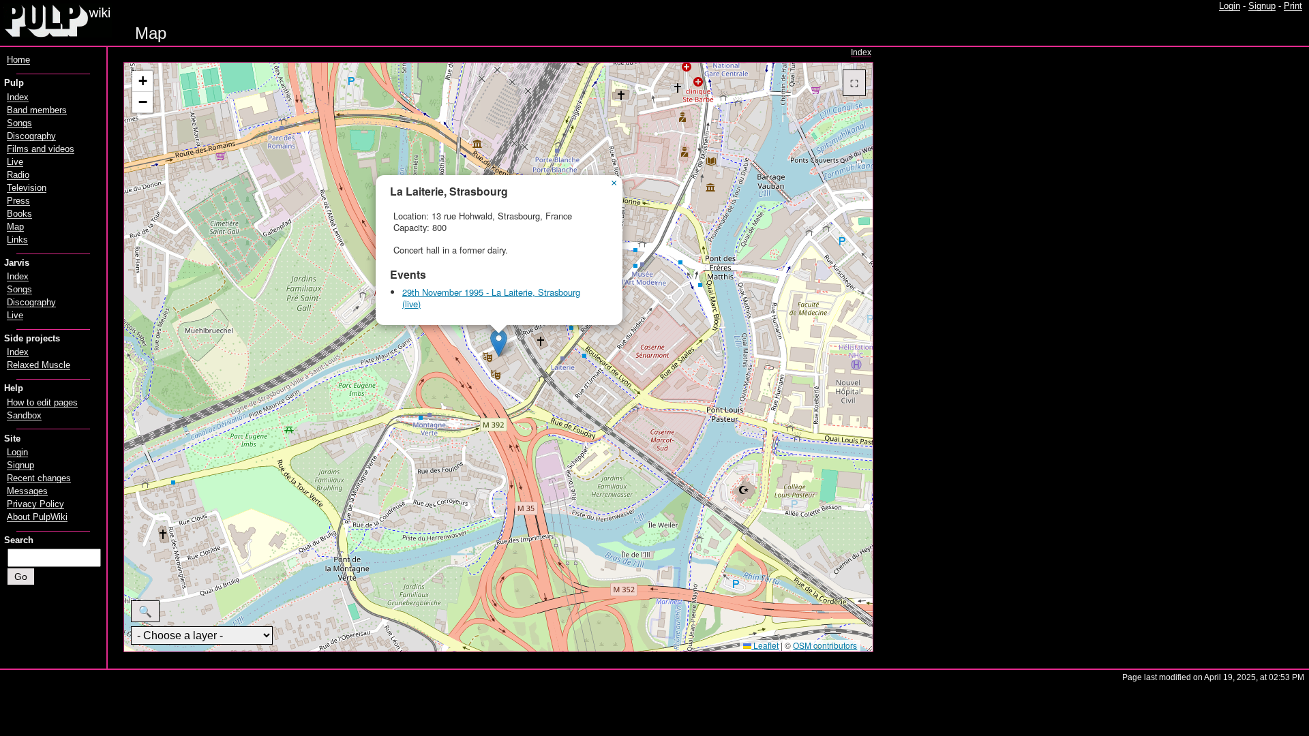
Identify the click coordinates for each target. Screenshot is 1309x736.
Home (18, 60)
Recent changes (39, 478)
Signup (1262, 6)
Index (861, 52)
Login (1229, 6)
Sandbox (24, 415)
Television (26, 188)
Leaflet (765, 645)
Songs (19, 123)
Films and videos (40, 149)
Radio (18, 175)
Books (19, 214)
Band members (37, 110)
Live (15, 162)
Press (18, 201)
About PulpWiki (37, 517)
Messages (27, 491)
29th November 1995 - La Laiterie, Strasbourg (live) (491, 298)
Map (15, 227)
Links (17, 240)
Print (1293, 6)
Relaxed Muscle (38, 365)
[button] (498, 343)
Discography (31, 136)
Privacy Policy (35, 504)
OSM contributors (825, 645)
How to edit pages (42, 403)
